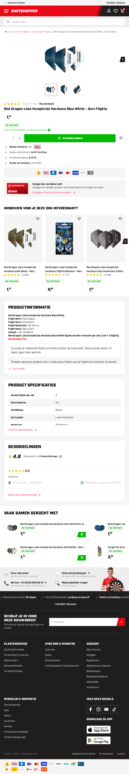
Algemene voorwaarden (83, 753)
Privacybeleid (106, 753)
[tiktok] (114, 709)
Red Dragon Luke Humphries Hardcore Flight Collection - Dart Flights (63, 269)
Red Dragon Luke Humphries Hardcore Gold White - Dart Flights (20, 269)
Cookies (121, 753)
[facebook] (91, 709)
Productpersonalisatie (16, 731)
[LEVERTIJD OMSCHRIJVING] (49, 130)
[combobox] (66, 22)
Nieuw (7, 715)
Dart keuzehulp (12, 704)
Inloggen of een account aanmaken (51, 192)
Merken (8, 726)
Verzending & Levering (16, 655)
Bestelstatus (93, 671)
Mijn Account (94, 649)
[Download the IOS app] (99, 730)
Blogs (48, 655)
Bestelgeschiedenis (97, 676)
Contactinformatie (14, 649)
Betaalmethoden (13, 665)
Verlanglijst (93, 682)
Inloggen (91, 655)
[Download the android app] (99, 740)
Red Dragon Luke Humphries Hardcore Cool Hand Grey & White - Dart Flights (105, 269)
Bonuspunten (52, 660)
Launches (9, 721)
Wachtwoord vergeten (99, 665)
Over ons (50, 649)
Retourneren (11, 660)
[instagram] (98, 709)
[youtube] (106, 709)
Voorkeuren (93, 687)
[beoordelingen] (60, 456)
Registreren (93, 660)
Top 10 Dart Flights (42, 32)
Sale (6, 710)
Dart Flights (23, 32)
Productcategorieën (15, 737)
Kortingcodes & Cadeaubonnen (62, 665)
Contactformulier (13, 671)
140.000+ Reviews (115, 3)
